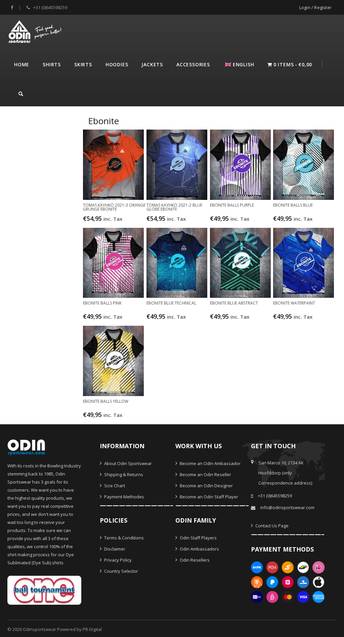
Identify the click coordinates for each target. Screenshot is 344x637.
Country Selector (120, 571)
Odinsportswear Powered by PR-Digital (62, 629)
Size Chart (114, 486)
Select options (114, 222)
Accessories (193, 64)
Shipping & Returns (123, 474)
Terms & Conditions (123, 538)
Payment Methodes (123, 497)
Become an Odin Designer (206, 486)
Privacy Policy (117, 560)
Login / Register (315, 7)
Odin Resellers (194, 560)
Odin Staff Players (198, 538)
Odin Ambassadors (199, 549)
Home (21, 64)
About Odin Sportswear (127, 463)
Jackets (152, 64)
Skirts (83, 64)
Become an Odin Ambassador (210, 463)
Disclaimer (114, 549)
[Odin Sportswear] (35, 31)
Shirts (52, 64)
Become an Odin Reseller (205, 474)
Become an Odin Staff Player (208, 497)
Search (21, 93)
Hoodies (116, 64)
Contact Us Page (271, 526)
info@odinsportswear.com (287, 507)
